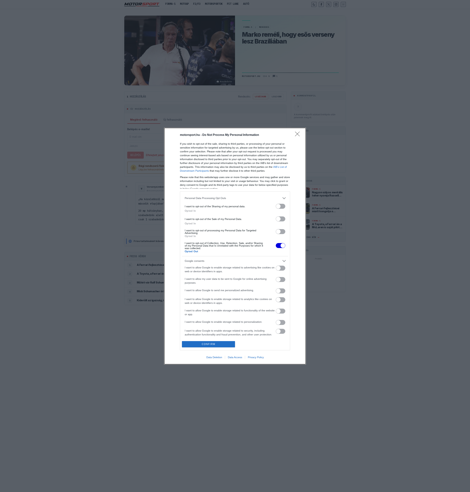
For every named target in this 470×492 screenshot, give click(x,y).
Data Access (235, 357)
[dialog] (235, 246)
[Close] (298, 135)
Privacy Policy (256, 357)
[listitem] (235, 198)
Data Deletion (214, 357)
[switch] (280, 206)
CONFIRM (208, 344)
